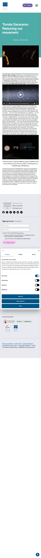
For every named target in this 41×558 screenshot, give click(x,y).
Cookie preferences (28, 343)
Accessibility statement (24, 345)
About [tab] (33, 254)
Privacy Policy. (20, 233)
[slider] (19, 103)
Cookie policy (17, 343)
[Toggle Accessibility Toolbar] (38, 555)
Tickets (29, 5)
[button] (20, 95)
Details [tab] (20, 254)
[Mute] (34, 103)
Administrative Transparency (9, 345)
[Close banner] (38, 250)
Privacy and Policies (7, 343)
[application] (20, 94)
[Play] (4, 103)
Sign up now (10, 242)
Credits (34, 345)
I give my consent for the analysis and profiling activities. (18, 238)
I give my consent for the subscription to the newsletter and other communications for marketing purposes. (19, 236)
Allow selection (21, 301)
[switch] (37, 280)
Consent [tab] (7, 254)
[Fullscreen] (37, 103)
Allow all (20, 296)
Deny (20, 306)
